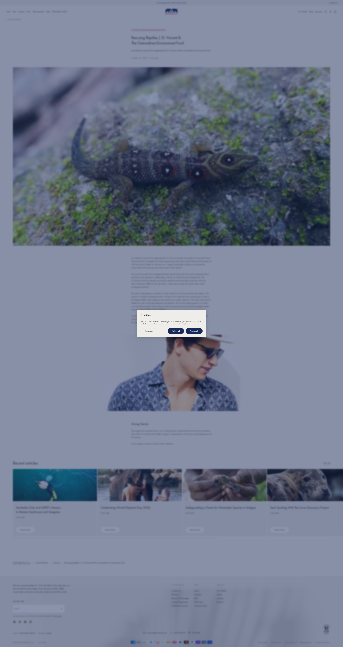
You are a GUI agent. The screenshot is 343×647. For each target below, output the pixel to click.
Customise (149, 331)
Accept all (194, 331)
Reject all (176, 331)
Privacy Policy (184, 324)
